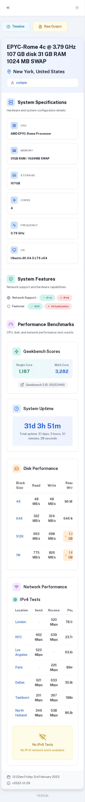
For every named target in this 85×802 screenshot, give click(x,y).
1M (18, 555)
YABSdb (42, 795)
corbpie (21, 82)
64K (19, 518)
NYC (18, 637)
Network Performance (45, 586)
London (20, 622)
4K (18, 501)
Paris (19, 667)
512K (20, 536)
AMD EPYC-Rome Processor (31, 133)
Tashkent (22, 697)
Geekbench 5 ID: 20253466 (45, 385)
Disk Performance (40, 468)
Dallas (19, 682)
